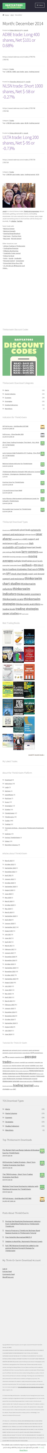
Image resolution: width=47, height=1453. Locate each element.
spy (24, 1068)
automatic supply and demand (30, 1050)
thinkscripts (38, 1081)
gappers (12, 1057)
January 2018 (9, 923)
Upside (11, 258)
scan (23, 1065)
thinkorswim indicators (27, 1073)
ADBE (14, 72)
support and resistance (13, 578)
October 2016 (9, 964)
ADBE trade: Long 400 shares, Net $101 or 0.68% (21, 40)
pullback (27, 565)
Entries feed (7, 1271)
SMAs (41, 569)
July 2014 (8, 1031)
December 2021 (10, 872)
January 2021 (9, 879)
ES (13, 543)
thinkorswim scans (13, 599)
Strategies (8, 401)
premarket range (7, 1065)
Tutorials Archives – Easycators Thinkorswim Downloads (24, 828)
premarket (6, 565)
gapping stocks (23, 544)
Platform (8, 798)
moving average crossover (19, 557)
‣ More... (5, 268)
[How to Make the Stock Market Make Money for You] (29, 690)
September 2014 (10, 1023)
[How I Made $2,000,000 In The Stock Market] (8, 690)
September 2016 (10, 968)
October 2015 (9, 975)
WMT (14, 1089)
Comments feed (9, 1274)
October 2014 (9, 1019)
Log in (5, 1269)
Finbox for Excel (8, 256)
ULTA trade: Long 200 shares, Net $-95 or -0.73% (21, 142)
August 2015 (9, 983)
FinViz (5, 258)
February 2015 (9, 1005)
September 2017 (10, 927)
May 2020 (8, 898)
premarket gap (38, 1062)
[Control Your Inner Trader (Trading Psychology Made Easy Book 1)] (29, 724)
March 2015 (8, 1001)
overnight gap (24, 1062)
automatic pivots (17, 1050)
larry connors (30, 551)
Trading (7, 824)
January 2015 (9, 1008)
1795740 (9, 123)
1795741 (9, 72)
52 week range (6, 530)
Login (7, 787)
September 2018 (10, 916)
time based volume (8, 1086)
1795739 (9, 174)
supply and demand (36, 574)
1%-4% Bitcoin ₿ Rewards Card (14, 266)
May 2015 (8, 994)
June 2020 (8, 894)
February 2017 (9, 949)
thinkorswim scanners (29, 594)
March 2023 (8, 861)
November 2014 (10, 1016)
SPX (4, 574)
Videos (7, 841)
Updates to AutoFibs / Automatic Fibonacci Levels (23, 1241)
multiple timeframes (22, 561)
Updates (8, 834)
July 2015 (8, 986)
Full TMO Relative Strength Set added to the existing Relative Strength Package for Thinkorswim (21, 1248)
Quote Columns (10, 394)
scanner (27, 1065)
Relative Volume (8, 229)
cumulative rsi (17, 539)
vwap (11, 1089)
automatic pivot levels (20, 530)
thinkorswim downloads (22, 1071)
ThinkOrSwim (9, 813)
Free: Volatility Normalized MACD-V (18, 1237)
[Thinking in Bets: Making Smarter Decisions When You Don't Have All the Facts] (29, 672)
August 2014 (9, 1027)
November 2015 (10, 971)
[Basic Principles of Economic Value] (8, 637)
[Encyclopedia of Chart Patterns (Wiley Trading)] (29, 706)
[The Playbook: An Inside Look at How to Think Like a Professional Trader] (29, 637)
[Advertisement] (23, 298)
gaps (26, 72)
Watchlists (8, 409)
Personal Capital (9, 261)
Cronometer (20, 261)
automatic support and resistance (12, 1053)
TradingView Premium (10, 248)
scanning (32, 1065)
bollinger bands (30, 535)
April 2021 (8, 875)
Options (7, 791)
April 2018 (8, 920)
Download (8, 780)
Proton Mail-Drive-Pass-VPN (12, 263)
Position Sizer (16, 236)
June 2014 (8, 1034)
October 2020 (9, 883)
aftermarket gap (7, 1050)
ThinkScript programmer (31, 211)
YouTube (19, 221)
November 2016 (10, 960)
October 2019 (9, 905)
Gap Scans (7, 236)
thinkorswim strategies (14, 1079)
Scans (7, 802)
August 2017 (9, 931)
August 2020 (9, 890)
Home (7, 15)
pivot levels (37, 561)
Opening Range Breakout (11, 234)
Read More (23, 1450)
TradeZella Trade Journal (12, 253)
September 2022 (10, 868)
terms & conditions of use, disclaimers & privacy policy (30, 1387)
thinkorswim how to (36, 1071)
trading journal (34, 72)
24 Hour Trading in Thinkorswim (14, 246)
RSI (35, 565)
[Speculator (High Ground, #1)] (8, 655)
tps (42, 604)
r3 (33, 565)
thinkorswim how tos (10, 1073)
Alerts (7, 390)
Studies (7, 809)
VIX (20, 614)
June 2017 (8, 938)
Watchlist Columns (11, 845)
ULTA (37, 174)
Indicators (8, 784)
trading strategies (27, 609)
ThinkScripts (9, 817)
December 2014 (10, 1012)
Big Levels (6, 239)
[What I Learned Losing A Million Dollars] (8, 721)
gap (8, 1057)
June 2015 (8, 990)
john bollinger (7, 552)
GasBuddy (17, 258)
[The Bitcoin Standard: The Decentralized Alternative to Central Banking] (18, 672)
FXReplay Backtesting (10, 251)
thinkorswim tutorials (11, 1081)
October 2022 (9, 864)
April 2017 (8, 942)
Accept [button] (41, 1447)
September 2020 (10, 887)
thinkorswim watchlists (28, 604)
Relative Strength (9, 231)
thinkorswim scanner (14, 1076)
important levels (33, 547)
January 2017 (9, 953)
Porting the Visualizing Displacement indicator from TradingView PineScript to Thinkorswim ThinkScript (23, 1223)
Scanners (8, 398)
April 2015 (8, 997)
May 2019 (8, 909)
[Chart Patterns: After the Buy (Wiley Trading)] (8, 740)
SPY (8, 573)
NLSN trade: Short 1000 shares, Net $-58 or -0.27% (23, 91)
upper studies (11, 613)
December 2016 (10, 957)
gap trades (20, 72)
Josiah (26, 30)
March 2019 (8, 912)
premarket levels (15, 565)
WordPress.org (8, 1277)
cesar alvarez (26, 1053)
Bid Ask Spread (16, 239)
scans (37, 1065)
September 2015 (10, 979)
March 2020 (8, 901)
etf (16, 543)
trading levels (9, 609)
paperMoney (9, 795)
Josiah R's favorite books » (36, 755)
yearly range (25, 614)
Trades (11, 69)
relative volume (16, 1065)
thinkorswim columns (9, 1071)
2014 (12, 15)
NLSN (26, 123)
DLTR (32, 1053)
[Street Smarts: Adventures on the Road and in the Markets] (18, 742)
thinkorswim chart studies (35, 1068)
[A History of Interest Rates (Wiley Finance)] (18, 724)
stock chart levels (19, 573)
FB (6, 1057)
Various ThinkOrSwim (12, 838)
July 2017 (8, 934)
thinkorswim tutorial (30, 1079)
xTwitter (13, 221)
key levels (16, 552)
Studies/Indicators (11, 405)
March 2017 (8, 946)
